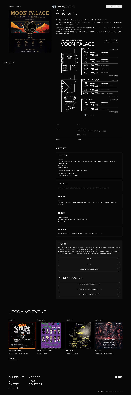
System (14, 384)
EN (20, 6)
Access (34, 377)
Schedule (16, 377)
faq (32, 380)
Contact (35, 384)
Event (114, 6)
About (13, 388)
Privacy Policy (101, 391)
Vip (13, 62)
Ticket (5, 62)
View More (13, 359)
